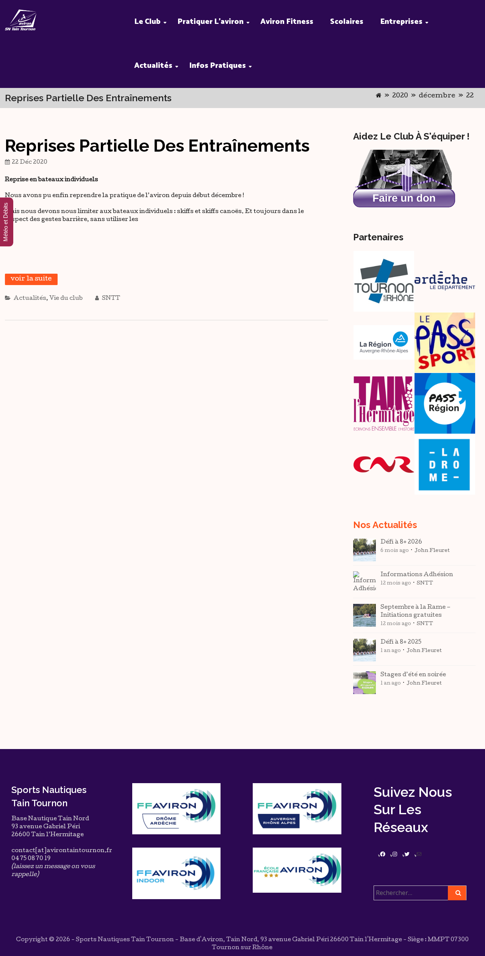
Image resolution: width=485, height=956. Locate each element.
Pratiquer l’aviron (210, 22)
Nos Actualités (385, 524)
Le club (147, 22)
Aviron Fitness (286, 22)
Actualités (153, 66)
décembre (437, 96)
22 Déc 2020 (29, 163)
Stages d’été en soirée (413, 675)
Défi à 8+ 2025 (400, 642)
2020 (400, 96)
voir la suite (31, 279)
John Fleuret (432, 551)
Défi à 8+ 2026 (401, 542)
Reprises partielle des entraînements (157, 146)
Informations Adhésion (416, 575)
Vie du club (66, 299)
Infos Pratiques (217, 66)
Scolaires (346, 22)
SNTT (110, 299)
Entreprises (401, 22)
